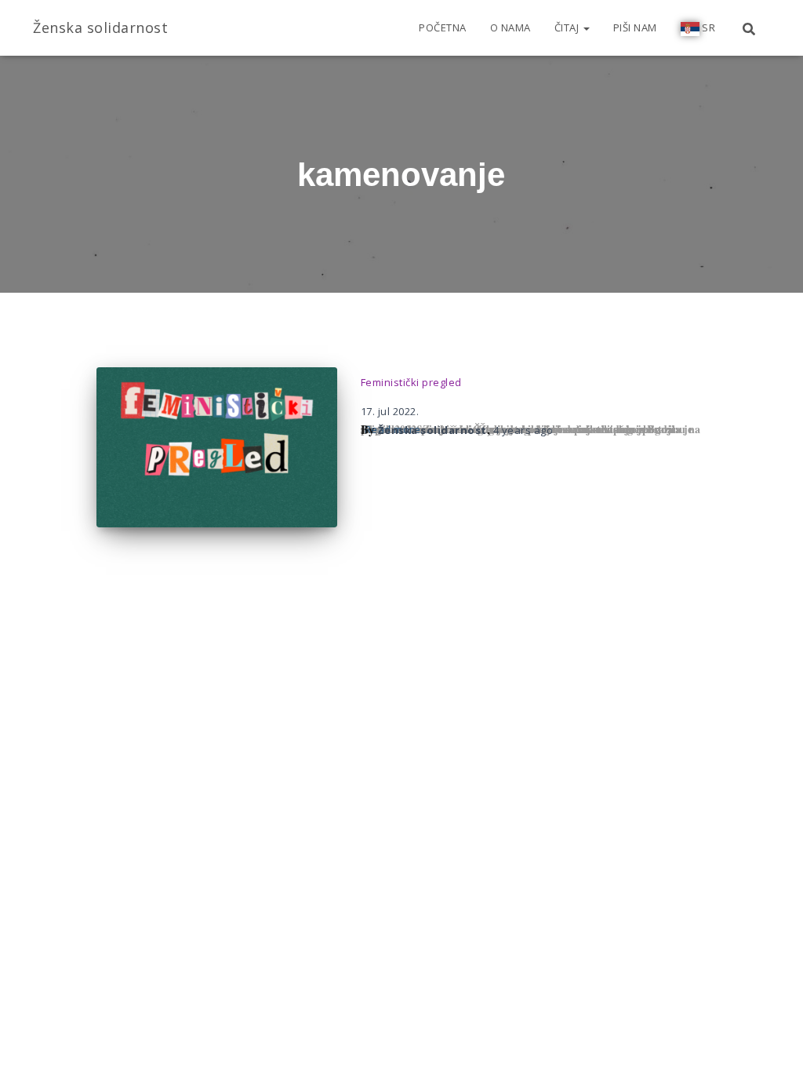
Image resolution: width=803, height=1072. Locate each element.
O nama (510, 27)
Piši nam (635, 27)
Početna (443, 27)
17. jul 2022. (390, 411)
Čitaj (568, 27)
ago (523, 430)
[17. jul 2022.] (216, 447)
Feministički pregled (411, 382)
